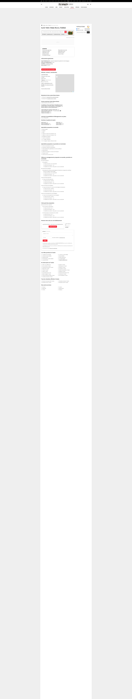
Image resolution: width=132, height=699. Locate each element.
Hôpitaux (60, 289)
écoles (72, 7)
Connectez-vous (62, 237)
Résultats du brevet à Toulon (64, 281)
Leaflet (73, 91)
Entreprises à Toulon (62, 274)
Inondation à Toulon (62, 268)
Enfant (60, 7)
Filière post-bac (61, 52)
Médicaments (61, 288)
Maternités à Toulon (45, 268)
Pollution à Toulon (62, 267)
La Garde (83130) (45, 260)
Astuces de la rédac (80, 30)
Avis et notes (61, 53)
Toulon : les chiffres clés (46, 264)
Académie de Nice (49, 63)
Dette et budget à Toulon (46, 274)
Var (46, 25)
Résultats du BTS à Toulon (63, 282)
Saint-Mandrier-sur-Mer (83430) (47, 258)
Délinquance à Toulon (63, 265)
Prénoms (77, 7)
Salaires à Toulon (62, 264)
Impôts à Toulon (45, 271)
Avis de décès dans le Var (46, 272)
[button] (57, 75)
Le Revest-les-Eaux (57, 34)
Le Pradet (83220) (62, 258)
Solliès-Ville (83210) (62, 257)
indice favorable (57, 110)
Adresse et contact (46, 51)
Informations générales (47, 50)
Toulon (49, 25)
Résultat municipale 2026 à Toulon (48, 281)
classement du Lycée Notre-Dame (52, 97)
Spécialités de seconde (63, 50)
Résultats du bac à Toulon (46, 282)
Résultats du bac (46, 52)
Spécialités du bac (62, 51)
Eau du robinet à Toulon (46, 265)
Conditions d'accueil (46, 55)
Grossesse (51, 7)
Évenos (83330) (61, 255)
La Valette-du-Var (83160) (46, 254)
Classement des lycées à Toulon (47, 267)
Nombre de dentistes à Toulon (64, 270)
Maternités (44, 288)
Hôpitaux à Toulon (62, 271)
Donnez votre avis (49, 69)
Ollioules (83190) (45, 257)
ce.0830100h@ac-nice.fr (48, 83)
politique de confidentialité (53, 248)
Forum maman (84, 7)
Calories (60, 287)
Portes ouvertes (46, 53)
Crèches (43, 289)
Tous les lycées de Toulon (45, 88)
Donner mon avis (53, 226)
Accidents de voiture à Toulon (47, 276)
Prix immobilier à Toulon (63, 275)
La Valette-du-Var (50, 34)
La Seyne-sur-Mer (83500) (63, 254)
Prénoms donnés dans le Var (64, 272)
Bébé (56, 7)
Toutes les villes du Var (63, 260)
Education (66, 7)
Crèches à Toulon (45, 270)
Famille (78, 28)
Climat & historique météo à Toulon (48, 275)
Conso (46, 7)
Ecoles (44, 25)
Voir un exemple (87, 28)
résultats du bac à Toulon (51, 98)
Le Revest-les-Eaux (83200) (46, 255)
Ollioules (62, 34)
